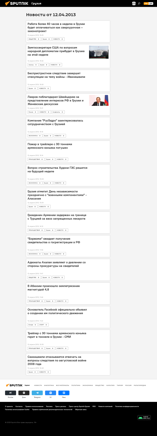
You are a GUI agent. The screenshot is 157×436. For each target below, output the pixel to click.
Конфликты (56, 112)
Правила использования (34, 406)
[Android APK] (144, 417)
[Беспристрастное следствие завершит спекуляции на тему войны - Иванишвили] (98, 72)
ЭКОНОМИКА (33, 135)
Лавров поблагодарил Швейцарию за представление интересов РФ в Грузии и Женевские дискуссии (56, 100)
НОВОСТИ (56, 39)
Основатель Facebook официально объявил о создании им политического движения (57, 311)
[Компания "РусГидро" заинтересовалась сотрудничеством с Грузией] (98, 120)
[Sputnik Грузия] (17, 6)
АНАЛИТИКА (49, 385)
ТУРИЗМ (120, 385)
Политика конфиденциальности (127, 406)
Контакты (19, 406)
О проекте (9, 406)
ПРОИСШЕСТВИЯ (34, 159)
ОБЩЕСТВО (32, 39)
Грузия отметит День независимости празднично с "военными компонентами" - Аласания (57, 195)
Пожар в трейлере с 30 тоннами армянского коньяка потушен (50, 146)
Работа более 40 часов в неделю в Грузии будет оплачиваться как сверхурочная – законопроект (56, 27)
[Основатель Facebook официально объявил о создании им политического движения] (98, 309)
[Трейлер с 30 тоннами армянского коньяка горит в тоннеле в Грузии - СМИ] (98, 332)
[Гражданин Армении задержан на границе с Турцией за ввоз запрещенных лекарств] (98, 214)
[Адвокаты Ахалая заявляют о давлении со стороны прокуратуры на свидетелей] (98, 261)
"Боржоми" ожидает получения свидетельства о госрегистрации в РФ (54, 240)
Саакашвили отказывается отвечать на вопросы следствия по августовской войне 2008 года (57, 360)
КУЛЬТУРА (110, 385)
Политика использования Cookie (17, 409)
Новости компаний (105, 406)
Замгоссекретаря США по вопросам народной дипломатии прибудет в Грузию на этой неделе (56, 51)
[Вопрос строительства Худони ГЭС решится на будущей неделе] (98, 167)
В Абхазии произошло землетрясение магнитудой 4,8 (54, 287)
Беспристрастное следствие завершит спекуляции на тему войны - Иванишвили (56, 75)
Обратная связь (81, 409)
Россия (31, 112)
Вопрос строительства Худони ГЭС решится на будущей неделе (57, 169)
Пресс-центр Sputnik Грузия (79, 406)
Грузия (45, 39)
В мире (31, 325)
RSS (94, 406)
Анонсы (31, 65)
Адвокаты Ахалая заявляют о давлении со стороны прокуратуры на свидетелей (57, 264)
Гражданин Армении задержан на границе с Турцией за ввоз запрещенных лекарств (57, 216)
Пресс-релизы (60, 406)
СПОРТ (41, 325)
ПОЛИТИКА (75, 385)
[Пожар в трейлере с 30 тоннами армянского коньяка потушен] (98, 143)
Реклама (49, 406)
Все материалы (62, 385)
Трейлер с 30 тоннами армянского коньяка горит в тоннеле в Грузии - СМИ (57, 335)
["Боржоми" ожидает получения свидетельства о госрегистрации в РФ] (98, 238)
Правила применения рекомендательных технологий (52, 409)
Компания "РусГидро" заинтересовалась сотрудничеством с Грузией (55, 122)
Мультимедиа (140, 385)
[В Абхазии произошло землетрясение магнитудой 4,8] (98, 285)
